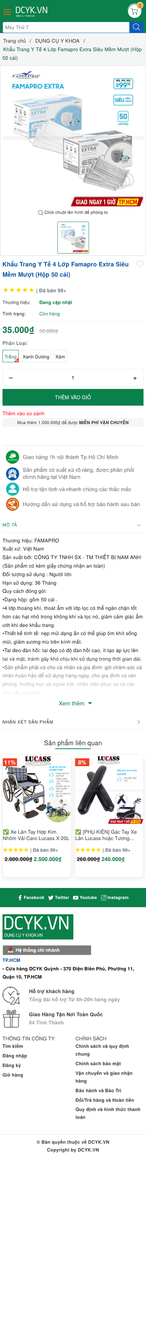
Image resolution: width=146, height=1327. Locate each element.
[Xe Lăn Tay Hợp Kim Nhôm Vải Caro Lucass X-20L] (37, 789)
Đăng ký (11, 1065)
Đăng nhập (14, 1055)
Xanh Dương (36, 356)
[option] (73, 136)
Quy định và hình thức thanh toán (108, 1113)
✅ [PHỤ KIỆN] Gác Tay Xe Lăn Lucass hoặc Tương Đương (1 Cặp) (106, 834)
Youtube (87, 897)
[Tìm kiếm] (136, 27)
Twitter (61, 897)
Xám (60, 356)
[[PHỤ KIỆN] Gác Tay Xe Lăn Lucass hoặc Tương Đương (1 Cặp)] (109, 789)
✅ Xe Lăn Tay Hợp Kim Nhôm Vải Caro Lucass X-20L (36, 834)
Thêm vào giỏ (73, 397)
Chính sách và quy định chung (102, 1049)
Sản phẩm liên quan (73, 742)
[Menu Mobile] (7, 11)
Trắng (11, 356)
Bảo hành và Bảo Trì (98, 1090)
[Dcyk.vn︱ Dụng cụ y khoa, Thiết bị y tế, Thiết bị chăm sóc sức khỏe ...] (32, 12)
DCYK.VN (88, 1149)
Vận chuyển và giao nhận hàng (104, 1076)
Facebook (33, 897)
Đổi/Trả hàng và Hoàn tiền (104, 1099)
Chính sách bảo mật (98, 1063)
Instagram (117, 897)
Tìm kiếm (12, 1045)
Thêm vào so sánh (23, 413)
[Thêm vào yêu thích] (140, 263)
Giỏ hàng (12, 1074)
